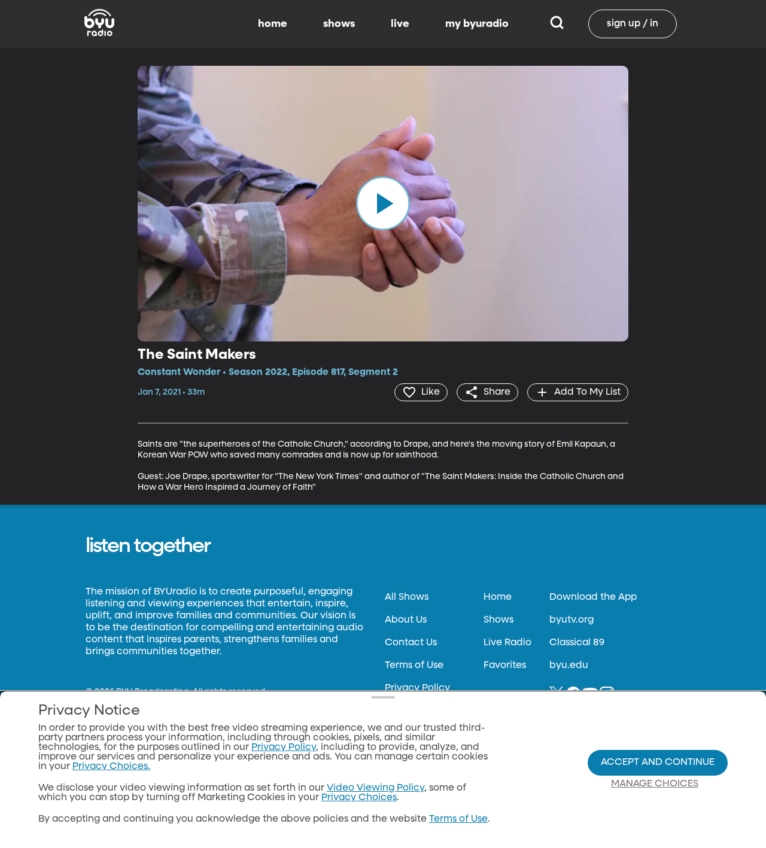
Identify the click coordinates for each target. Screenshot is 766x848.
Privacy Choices (359, 798)
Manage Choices (654, 784)
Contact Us (411, 643)
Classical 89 (576, 643)
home (272, 24)
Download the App (593, 597)
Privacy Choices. (111, 766)
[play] (383, 203)
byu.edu (568, 665)
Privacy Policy (417, 688)
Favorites (505, 665)
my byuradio (477, 24)
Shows (498, 620)
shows (339, 24)
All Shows (406, 597)
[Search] (557, 24)
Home (498, 597)
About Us (406, 620)
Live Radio (507, 643)
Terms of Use (414, 665)
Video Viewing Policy (375, 788)
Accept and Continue (658, 762)
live (400, 24)
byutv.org (571, 620)
